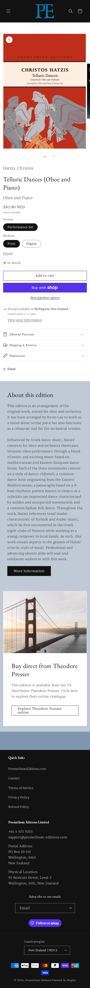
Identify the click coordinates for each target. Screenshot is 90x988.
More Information (29, 571)
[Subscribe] (70, 908)
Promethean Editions (38, 980)
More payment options (45, 297)
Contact (14, 778)
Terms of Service (20, 788)
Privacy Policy (18, 797)
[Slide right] (54, 156)
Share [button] (11, 369)
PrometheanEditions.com (27, 769)
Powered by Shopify (64, 980)
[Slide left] (35, 156)
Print (11, 244)
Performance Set (20, 227)
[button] (8, 11)
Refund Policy (18, 807)
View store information (25, 320)
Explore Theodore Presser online (40, 710)
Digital (31, 244)
